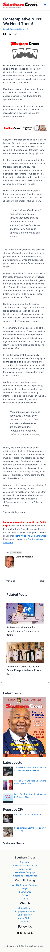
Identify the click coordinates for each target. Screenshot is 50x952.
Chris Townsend (24, 556)
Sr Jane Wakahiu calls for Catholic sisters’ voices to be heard (23, 631)
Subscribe (25, 862)
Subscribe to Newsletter (25, 876)
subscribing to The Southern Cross (29, 536)
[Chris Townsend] (9, 561)
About (6, 553)
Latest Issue (25, 869)
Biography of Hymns (25, 911)
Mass (25, 899)
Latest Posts (16, 553)
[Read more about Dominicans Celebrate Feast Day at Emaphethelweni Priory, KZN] (25, 652)
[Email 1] (29, 933)
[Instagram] (21, 933)
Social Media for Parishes (25, 865)
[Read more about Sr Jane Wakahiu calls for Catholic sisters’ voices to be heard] (25, 613)
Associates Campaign (25, 872)
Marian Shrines (25, 918)
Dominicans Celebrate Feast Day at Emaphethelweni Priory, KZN (24, 670)
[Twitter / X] (10, 33)
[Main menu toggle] (45, 5)
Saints (25, 895)
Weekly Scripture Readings (25, 885)
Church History (25, 908)
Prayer (25, 888)
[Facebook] (4, 33)
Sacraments (25, 892)
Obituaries (25, 921)
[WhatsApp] (15, 33)
